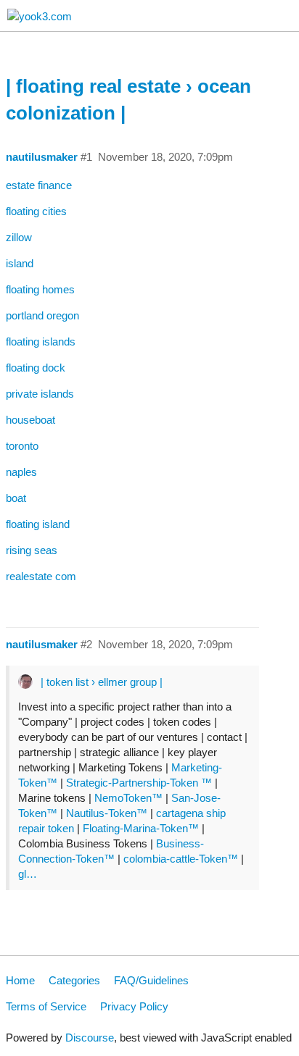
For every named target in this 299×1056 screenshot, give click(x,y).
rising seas (31, 550)
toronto (22, 446)
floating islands (40, 341)
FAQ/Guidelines (151, 980)
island (19, 263)
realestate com (41, 576)
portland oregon (42, 315)
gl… (27, 874)
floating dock (35, 367)
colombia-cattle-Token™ (180, 858)
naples (21, 472)
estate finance (39, 185)
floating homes (40, 289)
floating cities (36, 211)
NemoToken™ (128, 798)
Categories (74, 980)
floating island (38, 524)
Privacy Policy (134, 1006)
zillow (19, 237)
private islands (40, 393)
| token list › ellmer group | (102, 682)
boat (16, 498)
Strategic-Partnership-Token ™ (140, 782)
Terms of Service (46, 1006)
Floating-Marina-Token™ (141, 828)
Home (20, 980)
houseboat (30, 420)
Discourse (89, 1037)
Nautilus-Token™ (106, 813)
